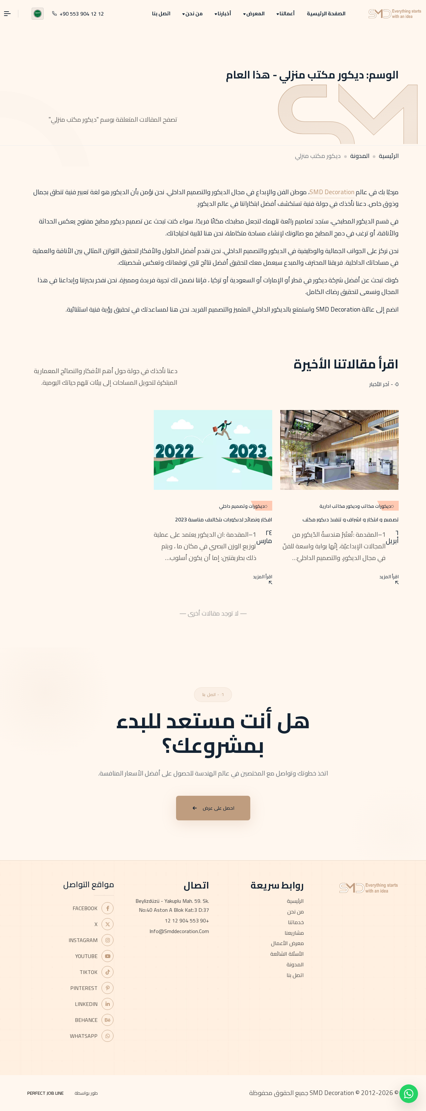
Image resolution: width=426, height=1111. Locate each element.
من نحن (194, 13)
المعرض (255, 13)
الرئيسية (389, 155)
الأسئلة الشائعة (287, 954)
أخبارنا (224, 13)
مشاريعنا (294, 933)
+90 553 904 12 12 (187, 920)
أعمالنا (287, 13)
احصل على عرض (218, 808)
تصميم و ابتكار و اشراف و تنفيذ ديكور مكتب (351, 519)
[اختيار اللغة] (38, 14)
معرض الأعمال (287, 943)
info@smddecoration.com (179, 931)
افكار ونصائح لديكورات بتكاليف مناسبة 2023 (223, 519)
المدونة (359, 155)
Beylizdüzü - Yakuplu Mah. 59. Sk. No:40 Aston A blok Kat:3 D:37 (172, 905)
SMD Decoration (332, 192)
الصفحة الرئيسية (326, 13)
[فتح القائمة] (11, 14)
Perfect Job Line (45, 1093)
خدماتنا (296, 922)
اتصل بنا (161, 13)
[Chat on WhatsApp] (408, 1093)
